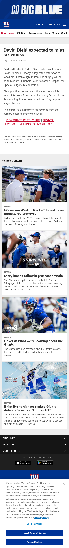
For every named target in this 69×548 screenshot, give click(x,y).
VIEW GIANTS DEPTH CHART (23, 120)
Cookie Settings (34, 523)
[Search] (58, 24)
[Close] (63, 483)
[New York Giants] (34, 477)
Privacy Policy (41, 517)
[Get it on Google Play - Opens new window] (45, 464)
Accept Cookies (34, 542)
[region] (34, 513)
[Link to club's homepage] (6, 23)
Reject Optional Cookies (35, 533)
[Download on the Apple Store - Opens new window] (23, 463)
